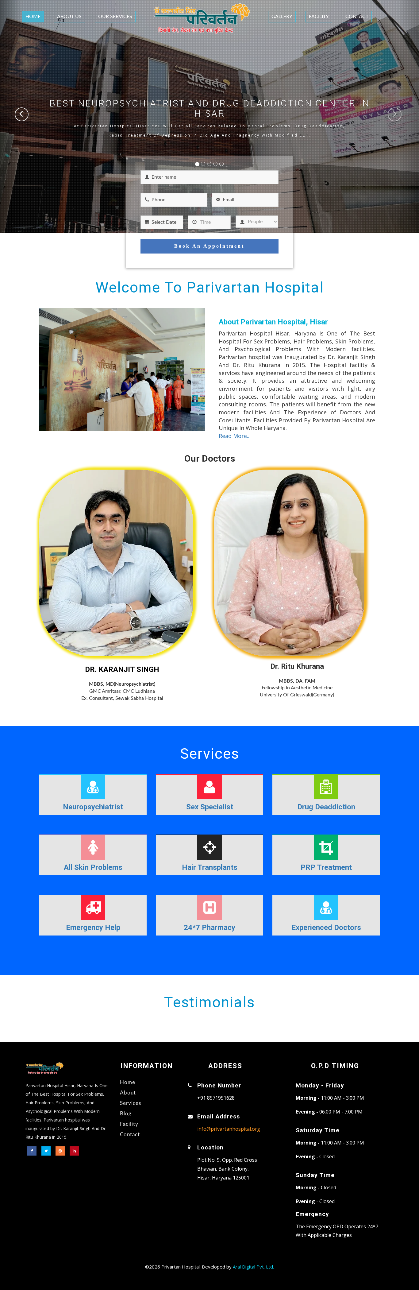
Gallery (281, 16)
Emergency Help (93, 927)
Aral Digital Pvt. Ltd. (253, 1267)
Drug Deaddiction (326, 807)
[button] (10, 116)
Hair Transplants (209, 867)
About (128, 1092)
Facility (319, 16)
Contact (356, 16)
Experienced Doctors (326, 927)
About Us (69, 16)
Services (130, 1103)
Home (32, 16)
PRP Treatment (326, 867)
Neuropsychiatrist (93, 807)
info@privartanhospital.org (228, 1128)
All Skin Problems (93, 867)
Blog (126, 1113)
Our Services (115, 16)
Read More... (235, 436)
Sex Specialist (209, 807)
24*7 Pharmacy (209, 927)
